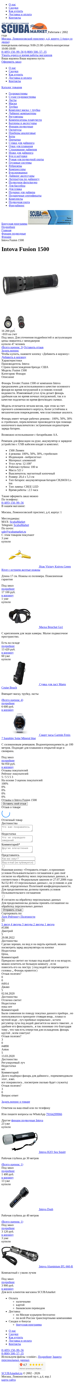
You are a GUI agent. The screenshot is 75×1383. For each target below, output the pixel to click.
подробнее (8, 588)
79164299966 (54, 1114)
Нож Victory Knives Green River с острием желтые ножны (36, 568)
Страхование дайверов (23, 149)
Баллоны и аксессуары (23, 123)
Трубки (13, 106)
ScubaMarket (17, 521)
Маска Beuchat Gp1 (51, 627)
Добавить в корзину (13, 357)
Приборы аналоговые (22, 133)
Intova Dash (46, 1209)
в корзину (7, 595)
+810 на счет (9, 334)
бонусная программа (29, 1324)
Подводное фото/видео (23, 182)
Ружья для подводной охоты (26, 159)
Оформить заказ (11, 61)
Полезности (28, 916)
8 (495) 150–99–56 (12, 51)
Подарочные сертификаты (25, 195)
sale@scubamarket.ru (13, 531)
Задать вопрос (10, 350)
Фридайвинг (17, 205)
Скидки (13, 7)
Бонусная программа (14, 223)
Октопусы (15, 129)
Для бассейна (17, 185)
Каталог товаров (11, 87)
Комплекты (16, 198)
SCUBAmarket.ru (11, 1373)
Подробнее (8, 227)
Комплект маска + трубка (24, 110)
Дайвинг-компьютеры (22, 113)
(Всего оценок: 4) (12, 700)
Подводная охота (19, 202)
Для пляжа (15, 189)
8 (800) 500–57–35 (35, 51)
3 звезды (27, 924)
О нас (12, 4)
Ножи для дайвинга (21, 152)
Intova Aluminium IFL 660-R (56, 1266)
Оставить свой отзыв (14, 803)
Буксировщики (18, 172)
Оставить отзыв (34, 347)
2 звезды (39, 924)
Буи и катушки (18, 156)
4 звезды (16, 924)
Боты (12, 136)
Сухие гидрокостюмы (22, 96)
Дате (4, 916)
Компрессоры (17, 169)
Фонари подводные (21, 126)
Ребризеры (15, 165)
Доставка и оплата (20, 14)
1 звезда (49, 924)
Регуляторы (16, 116)
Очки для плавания (21, 146)
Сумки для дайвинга (21, 142)
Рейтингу (14, 916)
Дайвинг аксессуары (21, 175)
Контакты (15, 17)
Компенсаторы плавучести (25, 119)
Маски (13, 103)
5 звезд (6, 924)
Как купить (16, 11)
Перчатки (15, 139)
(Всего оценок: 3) (12, 347)
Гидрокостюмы (18, 93)
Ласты (13, 100)
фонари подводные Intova (27, 1120)
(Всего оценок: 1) (12, 1164)
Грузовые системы (20, 162)
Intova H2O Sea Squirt (52, 1152)
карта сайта (8, 1379)
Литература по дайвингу (24, 179)
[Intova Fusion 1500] (30, 314)
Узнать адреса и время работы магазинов (26, 55)
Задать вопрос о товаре (15, 1101)
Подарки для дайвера (22, 192)
